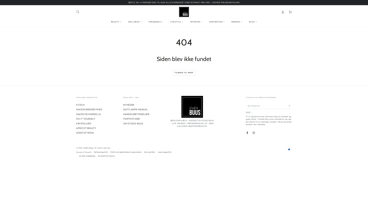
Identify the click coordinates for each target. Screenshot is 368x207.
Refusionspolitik (101, 152)
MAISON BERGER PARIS (89, 109)
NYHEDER (128, 104)
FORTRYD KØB (131, 118)
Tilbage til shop (184, 73)
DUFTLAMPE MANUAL (135, 109)
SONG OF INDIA (85, 132)
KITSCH (80, 104)
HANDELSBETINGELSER (136, 114)
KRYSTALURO (83, 123)
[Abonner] (290, 105)
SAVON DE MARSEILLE (88, 114)
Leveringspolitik (164, 152)
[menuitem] (116, 22)
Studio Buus (88, 148)
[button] (78, 12)
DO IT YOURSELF (85, 118)
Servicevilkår (149, 152)
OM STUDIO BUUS (133, 123)
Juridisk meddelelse (87, 156)
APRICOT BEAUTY (86, 128)
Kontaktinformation (106, 156)
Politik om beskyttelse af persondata (125, 152)
